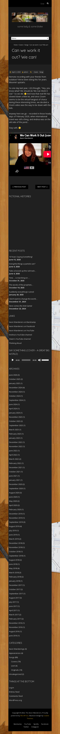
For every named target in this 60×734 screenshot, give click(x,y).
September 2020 (16, 488)
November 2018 (15, 547)
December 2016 (15, 623)
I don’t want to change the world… (23, 299)
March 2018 (14, 572)
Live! (13, 665)
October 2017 (14, 589)
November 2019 (15, 518)
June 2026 (13, 375)
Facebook (44, 724)
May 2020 (13, 501)
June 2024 (13, 404)
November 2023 (15, 417)
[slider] (46, 359)
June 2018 (13, 564)
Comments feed (16, 696)
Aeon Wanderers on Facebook (22, 326)
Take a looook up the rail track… (22, 271)
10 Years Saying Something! (20, 257)
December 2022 (15, 442)
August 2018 (14, 560)
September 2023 (16, 425)
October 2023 (14, 421)
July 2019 (12, 530)
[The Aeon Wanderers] (30, 14)
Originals (15, 670)
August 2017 (14, 598)
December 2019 (15, 513)
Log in (11, 687)
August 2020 (14, 492)
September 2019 (16, 522)
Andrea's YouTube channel (20, 334)
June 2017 (13, 606)
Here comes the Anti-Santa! (20, 306)
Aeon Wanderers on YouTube (21, 330)
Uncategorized (15, 674)
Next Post (41, 187)
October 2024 (14, 396)
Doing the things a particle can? (22, 264)
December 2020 (15, 484)
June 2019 (13, 534)
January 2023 (14, 438)
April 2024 (13, 408)
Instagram (35, 727)
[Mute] (39, 360)
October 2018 (14, 551)
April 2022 (13, 455)
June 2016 (13, 635)
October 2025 (14, 379)
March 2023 (14, 429)
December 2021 (15, 467)
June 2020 (13, 497)
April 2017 (13, 610)
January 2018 (14, 581)
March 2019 (14, 539)
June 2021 (13, 476)
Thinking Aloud (15, 343)
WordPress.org (15, 700)
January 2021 (14, 480)
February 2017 (15, 619)
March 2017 (14, 614)
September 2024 (16, 400)
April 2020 (13, 505)
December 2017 (15, 585)
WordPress (24, 716)
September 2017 (16, 593)
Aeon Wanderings (16, 649)
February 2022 (15, 463)
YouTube (27, 724)
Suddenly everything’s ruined (21, 292)
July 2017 (12, 602)
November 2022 (15, 446)
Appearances (15, 653)
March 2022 (14, 459)
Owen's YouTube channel (20, 339)
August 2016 (14, 631)
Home (15, 45)
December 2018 (15, 543)
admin (26, 72)
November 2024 (15, 391)
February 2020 (15, 509)
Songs (26, 45)
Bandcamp (18, 724)
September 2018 (16, 555)
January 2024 (14, 412)
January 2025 (14, 383)
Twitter (26, 727)
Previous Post (20, 187)
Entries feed (14, 692)
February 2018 (15, 576)
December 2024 (15, 387)
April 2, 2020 (16, 72)
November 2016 (15, 627)
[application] (30, 360)
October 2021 (14, 471)
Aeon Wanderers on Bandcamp (22, 322)
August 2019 (14, 526)
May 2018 (13, 568)
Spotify (36, 724)
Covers (21, 45)
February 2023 (15, 434)
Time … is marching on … (19, 278)
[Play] (12, 360)
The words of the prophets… (21, 285)
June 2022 (13, 450)
